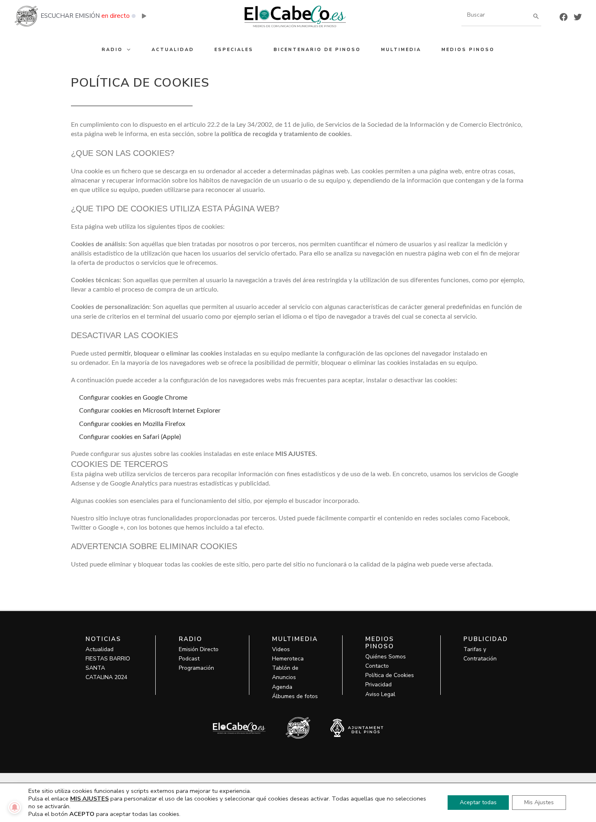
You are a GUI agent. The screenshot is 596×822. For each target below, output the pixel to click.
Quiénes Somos (385, 656)
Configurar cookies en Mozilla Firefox (132, 424)
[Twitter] (578, 17)
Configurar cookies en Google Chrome (133, 397)
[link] (296, 454)
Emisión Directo (199, 649)
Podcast (189, 658)
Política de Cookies (389, 675)
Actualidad (100, 649)
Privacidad (378, 684)
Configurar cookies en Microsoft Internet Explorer (150, 410)
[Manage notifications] (14, 807)
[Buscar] (536, 16)
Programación (196, 668)
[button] (127, 49)
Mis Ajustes (539, 802)
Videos (281, 649)
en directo (115, 16)
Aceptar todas (478, 802)
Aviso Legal (380, 694)
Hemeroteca (288, 658)
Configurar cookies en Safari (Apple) (130, 437)
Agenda (282, 687)
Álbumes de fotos (295, 696)
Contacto (377, 666)
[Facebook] (564, 17)
